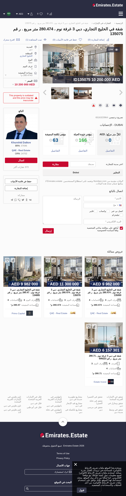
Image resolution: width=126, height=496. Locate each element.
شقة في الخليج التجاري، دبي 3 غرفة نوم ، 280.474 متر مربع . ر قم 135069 (104, 292)
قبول (81, 490)
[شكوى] (93, 105)
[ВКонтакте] (30, 200)
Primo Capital (18, 313)
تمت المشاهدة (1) (34, 39)
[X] (22, 200)
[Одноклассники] (26, 200)
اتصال (21, 160)
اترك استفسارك (61, 472)
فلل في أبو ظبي (34, 407)
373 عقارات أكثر (21, 167)
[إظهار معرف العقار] (100, 105)
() (96, 39)
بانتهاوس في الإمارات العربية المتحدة (55, 399)
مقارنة (55, 164)
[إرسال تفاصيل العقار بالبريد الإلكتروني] (114, 105)
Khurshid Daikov (21, 142)
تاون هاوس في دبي (12, 405)
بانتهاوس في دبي (54, 405)
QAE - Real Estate (21, 150)
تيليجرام (115, 215)
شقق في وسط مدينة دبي (116, 410)
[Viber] (19, 200)
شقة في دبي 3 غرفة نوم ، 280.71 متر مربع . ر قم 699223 (105, 357)
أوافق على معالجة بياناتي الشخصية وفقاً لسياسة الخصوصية (102, 229)
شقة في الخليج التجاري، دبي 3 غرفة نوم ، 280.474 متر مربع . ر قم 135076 (64, 292)
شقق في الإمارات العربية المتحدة (115, 398)
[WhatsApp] (15, 200)
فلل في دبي (35, 403)
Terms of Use (63, 453)
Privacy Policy (63, 458)
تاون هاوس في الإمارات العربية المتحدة (14, 399)
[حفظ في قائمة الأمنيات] (88, 260)
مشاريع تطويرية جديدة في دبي (75, 398)
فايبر (91, 211)
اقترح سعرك (9, 39)
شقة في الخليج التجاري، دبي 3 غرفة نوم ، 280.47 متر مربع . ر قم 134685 (24, 292)
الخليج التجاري (26, 56)
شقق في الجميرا (94, 397)
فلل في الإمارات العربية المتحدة (33, 398)
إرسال (48, 231)
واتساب (102, 211)
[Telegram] (11, 200)
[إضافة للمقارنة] (94, 260)
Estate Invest (100, 382)
